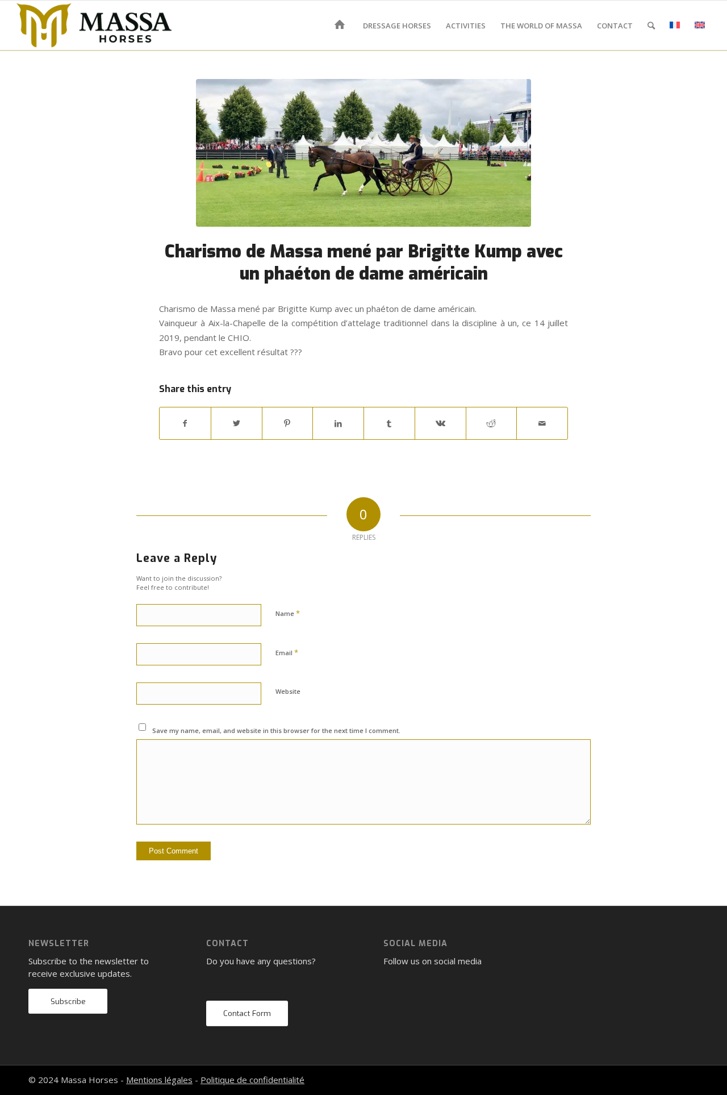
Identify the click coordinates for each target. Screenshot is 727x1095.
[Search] (651, 26)
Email (286, 652)
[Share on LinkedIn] (338, 423)
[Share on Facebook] (185, 423)
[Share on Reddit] (491, 423)
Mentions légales (159, 1079)
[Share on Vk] (440, 423)
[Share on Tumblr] (389, 423)
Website (287, 691)
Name (287, 613)
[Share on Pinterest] (287, 423)
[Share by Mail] (542, 423)
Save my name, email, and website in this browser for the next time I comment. (276, 730)
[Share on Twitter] (236, 423)
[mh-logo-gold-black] (94, 26)
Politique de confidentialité (252, 1079)
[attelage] (363, 153)
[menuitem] (341, 26)
